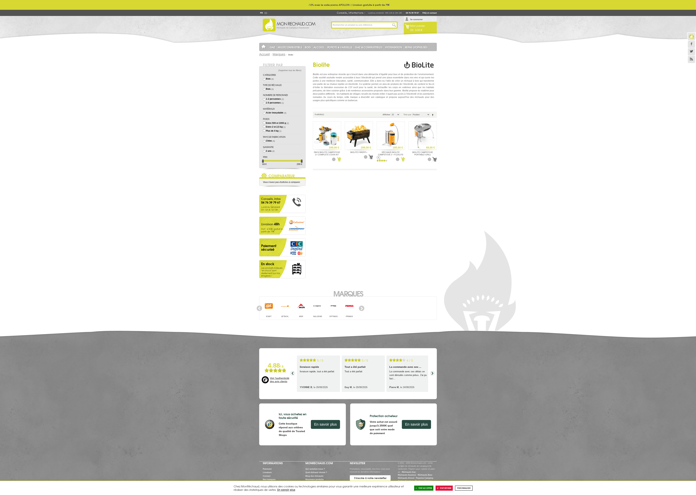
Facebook (691, 44)
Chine (269, 141)
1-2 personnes (273, 99)
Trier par (407, 114)
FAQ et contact (429, 13)
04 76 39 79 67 (412, 13)
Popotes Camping (424, 478)
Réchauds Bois (425, 475)
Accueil (264, 54)
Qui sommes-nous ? (315, 469)
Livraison (267, 472)
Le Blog (691, 36)
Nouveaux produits (314, 479)
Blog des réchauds (314, 476)
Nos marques (269, 479)
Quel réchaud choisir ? (316, 472)
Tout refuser (445, 488)
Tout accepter (425, 488)
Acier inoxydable (274, 112)
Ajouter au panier (339, 159)
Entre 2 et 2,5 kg (274, 127)
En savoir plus (325, 424)
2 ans (269, 151)
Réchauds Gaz (409, 472)
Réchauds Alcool (406, 478)
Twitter (691, 51)
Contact (266, 476)
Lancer (394, 25)
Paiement (267, 469)
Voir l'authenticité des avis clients (279, 380)
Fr (261, 13)
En (265, 13)
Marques (279, 54)
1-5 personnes (273, 103)
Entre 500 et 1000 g (276, 123)
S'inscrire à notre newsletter (370, 478)
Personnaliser (464, 488)
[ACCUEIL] (263, 47)
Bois (268, 79)
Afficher (386, 114)
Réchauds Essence (407, 475)
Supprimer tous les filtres (290, 70)
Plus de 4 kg (272, 131)
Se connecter (416, 19)
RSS (691, 59)
